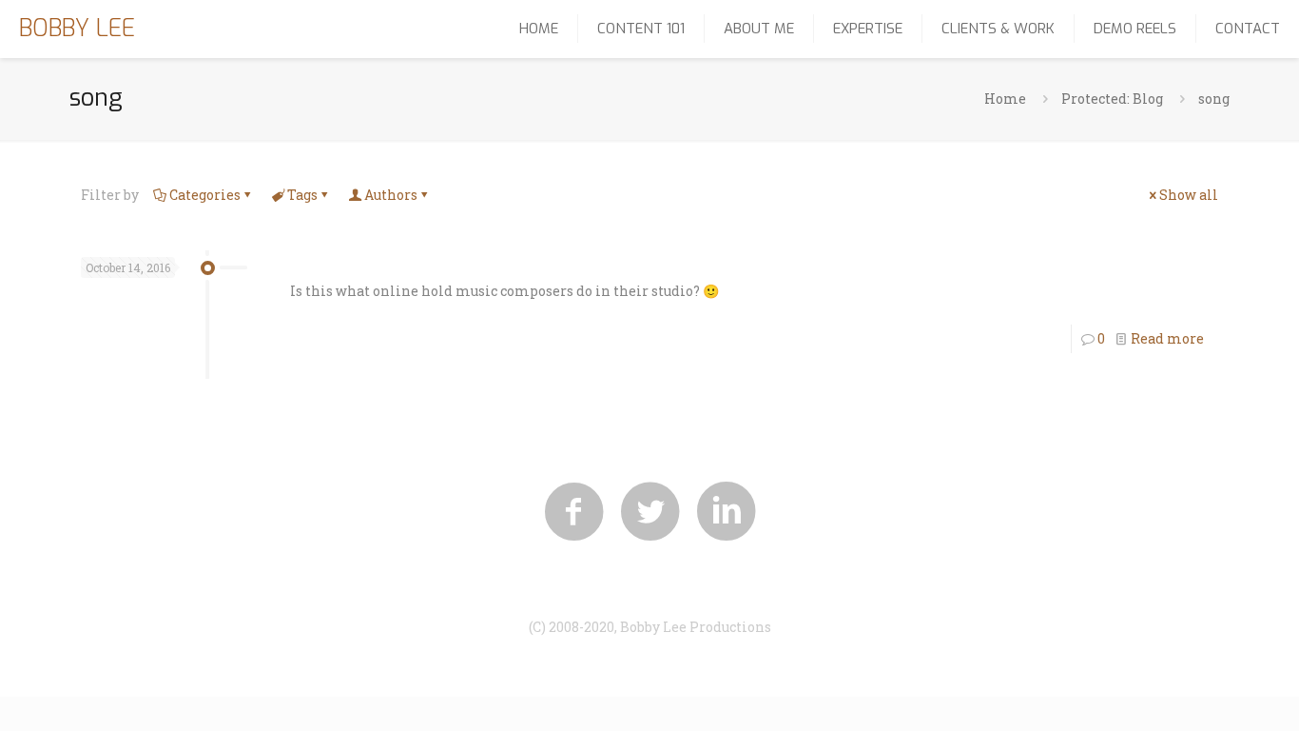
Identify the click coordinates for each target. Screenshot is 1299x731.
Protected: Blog (1112, 98)
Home (1005, 98)
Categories (205, 195)
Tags (302, 195)
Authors (390, 195)
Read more (1167, 338)
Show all (1188, 195)
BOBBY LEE (77, 28)
